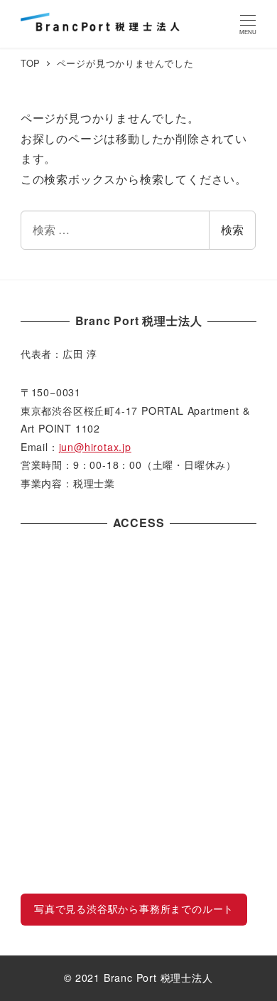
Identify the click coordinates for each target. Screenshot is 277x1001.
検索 (232, 229)
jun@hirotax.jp (95, 447)
